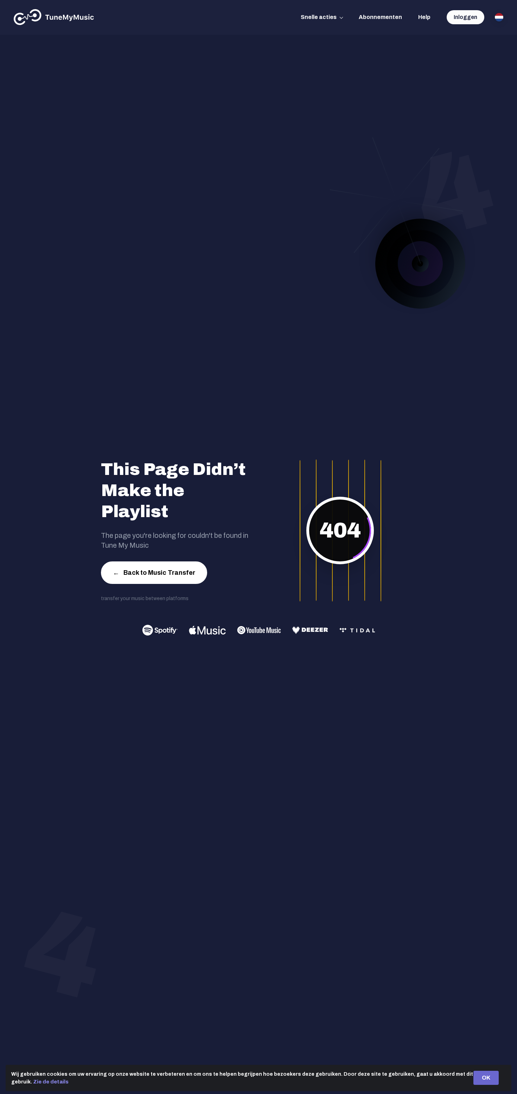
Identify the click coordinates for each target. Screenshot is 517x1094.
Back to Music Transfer (154, 572)
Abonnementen (380, 17)
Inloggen (465, 17)
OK (486, 1078)
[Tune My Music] (54, 17)
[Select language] (499, 17)
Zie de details (51, 1082)
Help (424, 17)
